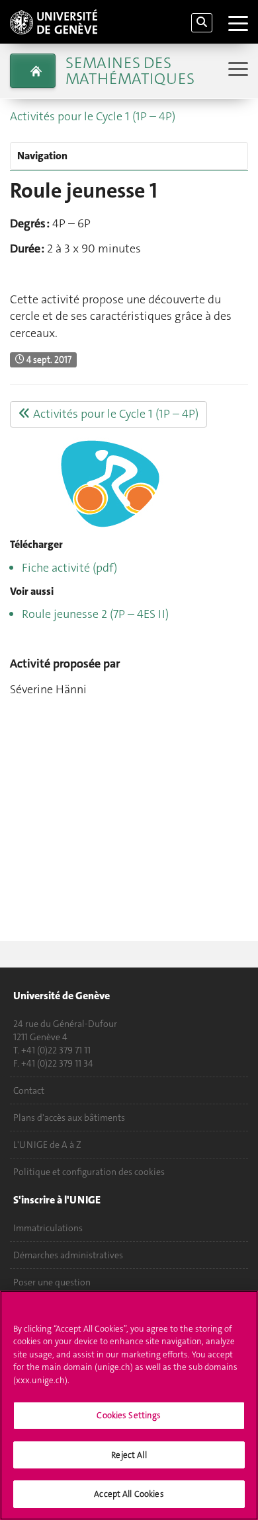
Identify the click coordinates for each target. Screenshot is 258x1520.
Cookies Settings (129, 1415)
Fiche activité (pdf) (69, 568)
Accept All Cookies (128, 1494)
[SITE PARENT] (33, 71)
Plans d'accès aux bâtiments (69, 1117)
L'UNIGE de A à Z (47, 1145)
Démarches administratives (68, 1255)
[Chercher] (201, 22)
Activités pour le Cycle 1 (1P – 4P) (92, 116)
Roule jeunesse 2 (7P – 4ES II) (95, 614)
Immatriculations (48, 1228)
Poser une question (52, 1282)
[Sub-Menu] (236, 70)
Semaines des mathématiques (129, 71)
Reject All (128, 1455)
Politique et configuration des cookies (89, 1172)
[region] (129, 1405)
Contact (28, 1090)
